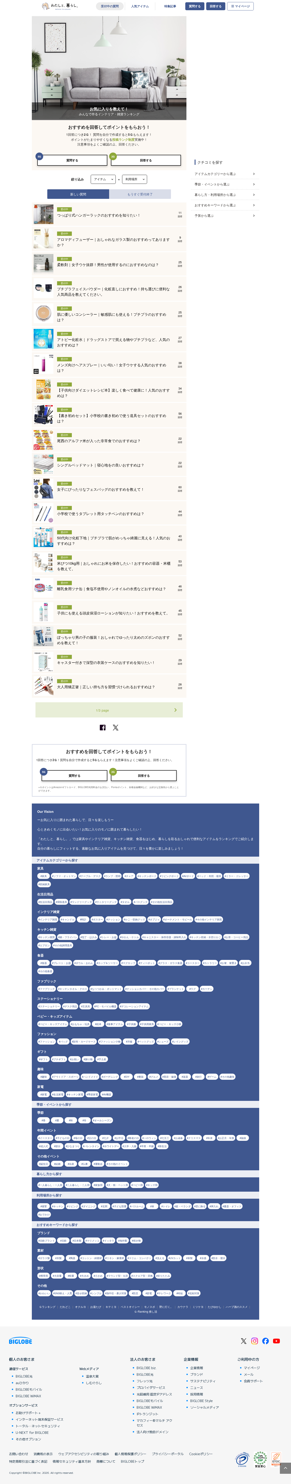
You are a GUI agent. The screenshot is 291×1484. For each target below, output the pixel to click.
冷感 (203, 1258)
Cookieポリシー (201, 1454)
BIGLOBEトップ (132, 1461)
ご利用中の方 (248, 1359)
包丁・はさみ (89, 937)
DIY (127, 1076)
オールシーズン (103, 1120)
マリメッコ (93, 1240)
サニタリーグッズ (107, 902)
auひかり (22, 1382)
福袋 (243, 1138)
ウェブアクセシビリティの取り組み (83, 1454)
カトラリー (210, 963)
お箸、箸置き (229, 963)
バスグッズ (141, 902)
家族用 (99, 1185)
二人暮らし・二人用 (78, 1185)
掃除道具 (62, 902)
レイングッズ (180, 1041)
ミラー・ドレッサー (237, 876)
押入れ (214, 1206)
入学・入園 (130, 1146)
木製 (59, 1258)
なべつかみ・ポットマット (107, 989)
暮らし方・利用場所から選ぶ (215, 194)
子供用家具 (147, 1024)
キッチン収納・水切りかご (206, 937)
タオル (126, 902)
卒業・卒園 (147, 1146)
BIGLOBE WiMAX (28, 1396)
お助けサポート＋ (28, 1412)
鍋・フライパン (68, 937)
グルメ (154, 1076)
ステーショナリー (50, 1006)
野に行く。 (166, 1307)
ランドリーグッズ (82, 902)
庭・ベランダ (183, 1206)
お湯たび (95, 1307)
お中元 (119, 1138)
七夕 (106, 1138)
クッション (114, 919)
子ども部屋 (120, 1206)
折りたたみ (164, 1275)
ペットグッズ (146, 1041)
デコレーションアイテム (135, 1006)
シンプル (97, 1293)
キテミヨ (110, 1307)
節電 (149, 1293)
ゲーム (212, 1076)
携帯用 (44, 1275)
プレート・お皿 (62, 963)
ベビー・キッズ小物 (170, 1024)
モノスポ (149, 1307)
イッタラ (109, 1240)
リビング (73, 1206)
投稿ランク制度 (123, 139)
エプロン (45, 945)
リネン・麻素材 (115, 1258)
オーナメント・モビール (178, 919)
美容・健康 (170, 1076)
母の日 (79, 1138)
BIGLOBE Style (201, 1400)
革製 (190, 1258)
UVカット (175, 1258)
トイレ (166, 1206)
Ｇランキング (47, 1307)
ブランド (196, 1374)
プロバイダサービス (151, 1387)
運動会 (99, 1164)
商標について (105, 1461)
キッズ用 (153, 1185)
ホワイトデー (111, 1146)
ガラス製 (45, 1258)
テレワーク (164, 1293)
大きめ (85, 1275)
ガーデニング (110, 1076)
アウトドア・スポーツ (65, 1076)
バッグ (64, 1041)
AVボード (188, 876)
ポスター (98, 919)
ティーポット (147, 963)
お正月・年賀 (226, 1138)
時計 (83, 919)
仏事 (85, 1164)
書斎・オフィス (232, 1206)
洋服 (129, 1041)
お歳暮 (179, 1138)
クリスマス (194, 1138)
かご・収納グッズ (135, 919)
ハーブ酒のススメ (237, 1307)
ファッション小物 (110, 1041)
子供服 (132, 1024)
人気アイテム (140, 6)
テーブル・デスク (91, 876)
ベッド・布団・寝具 (210, 876)
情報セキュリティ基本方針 (72, 1461)
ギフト (44, 1059)
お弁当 (246, 963)
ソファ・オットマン (64, 876)
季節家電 (93, 1094)
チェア (129, 876)
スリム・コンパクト (140, 1258)
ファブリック (47, 989)
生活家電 (58, 1094)
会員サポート (253, 1381)
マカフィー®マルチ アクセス (154, 1422)
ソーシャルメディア (204, 1407)
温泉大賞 (92, 1376)
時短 (180, 1293)
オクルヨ (80, 1307)
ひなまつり (73, 1146)
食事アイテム (115, 1024)
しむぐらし (94, 1382)
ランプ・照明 (112, 876)
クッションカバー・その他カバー (145, 989)
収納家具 (45, 884)
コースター (193, 963)
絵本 (98, 1024)
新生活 (163, 1146)
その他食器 (46, 971)
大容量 (58, 1275)
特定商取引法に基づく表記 (28, 1461)
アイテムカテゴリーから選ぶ (215, 173)
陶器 (72, 1258)
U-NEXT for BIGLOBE (32, 1432)
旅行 (199, 1076)
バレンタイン (91, 1146)
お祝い (75, 1059)
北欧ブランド (47, 1240)
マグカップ (129, 963)
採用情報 (196, 1394)
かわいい (45, 1293)
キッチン (58, 1206)
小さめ (99, 1275)
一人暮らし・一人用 (51, 1185)
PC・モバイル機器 (105, 1006)
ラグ (193, 989)
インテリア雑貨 (48, 919)
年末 (210, 1138)
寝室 (44, 1206)
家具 (44, 876)
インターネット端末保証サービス (39, 1419)
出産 (71, 1164)
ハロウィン (150, 1138)
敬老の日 (134, 1138)
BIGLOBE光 (24, 1376)
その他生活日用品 (162, 902)
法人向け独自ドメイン (152, 1432)
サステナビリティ (203, 1381)
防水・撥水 (219, 1258)
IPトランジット (147, 1414)
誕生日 (44, 1164)
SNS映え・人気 (63, 1293)
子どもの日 (63, 1138)
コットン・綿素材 (92, 1258)
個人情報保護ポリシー (130, 1454)
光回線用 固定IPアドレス (154, 1394)
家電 (44, 1094)
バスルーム (137, 1206)
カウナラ (182, 1307)
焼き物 (137, 1240)
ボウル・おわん (84, 963)
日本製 (77, 1240)
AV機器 (107, 1094)
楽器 (185, 1076)
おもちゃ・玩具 (81, 1024)
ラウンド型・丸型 (118, 1275)
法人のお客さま (143, 1359)
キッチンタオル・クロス (73, 989)
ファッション (47, 1041)
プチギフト (59, 1059)
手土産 (102, 1059)
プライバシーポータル (168, 1454)
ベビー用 (138, 1185)
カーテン (207, 989)
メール (248, 1374)
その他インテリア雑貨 (209, 919)
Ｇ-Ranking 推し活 (145, 1311)
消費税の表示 (43, 1454)
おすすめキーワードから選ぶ (215, 205)
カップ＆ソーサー (108, 963)
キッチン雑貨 (47, 937)
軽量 (71, 1275)
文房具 (86, 1006)
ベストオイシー (130, 1307)
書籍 (140, 1076)
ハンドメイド (90, 1076)
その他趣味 (228, 1076)
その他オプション (28, 1439)
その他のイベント (118, 1164)
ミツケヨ (198, 1307)
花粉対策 (194, 1293)
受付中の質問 (110, 6)
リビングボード (170, 876)
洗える (160, 1258)
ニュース (196, 1387)
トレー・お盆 (109, 937)
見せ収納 (82, 1293)
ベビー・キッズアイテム (53, 1024)
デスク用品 (71, 1006)
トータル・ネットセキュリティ (38, 1426)
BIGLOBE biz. (147, 1368)
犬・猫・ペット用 (118, 1185)
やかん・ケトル (130, 937)
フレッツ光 (145, 1381)
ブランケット (176, 989)
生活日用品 (46, 902)
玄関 (104, 1206)
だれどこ (65, 1307)
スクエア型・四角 (143, 1275)
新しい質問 (78, 194)
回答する (216, 6)
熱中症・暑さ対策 (116, 1293)
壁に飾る (201, 1206)
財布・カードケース (84, 1041)
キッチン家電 (75, 1094)
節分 (57, 1146)
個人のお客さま (22, 1359)
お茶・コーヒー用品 (237, 937)
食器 (44, 963)
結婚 (57, 1164)
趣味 (44, 1076)
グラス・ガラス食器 (171, 963)
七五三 (165, 1138)
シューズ (164, 1041)
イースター (46, 1138)
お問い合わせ (18, 1454)
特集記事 (170, 6)
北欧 (64, 1240)
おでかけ (45, 1214)
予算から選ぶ (204, 215)
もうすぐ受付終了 (140, 194)
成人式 (44, 1146)
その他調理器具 (63, 945)
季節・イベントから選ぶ (212, 184)
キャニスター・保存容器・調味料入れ (165, 937)
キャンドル (68, 919)
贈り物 (89, 1059)
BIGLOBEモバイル (29, 1389)
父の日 (92, 1138)
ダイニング (89, 1206)
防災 (135, 1293)
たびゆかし (214, 1307)
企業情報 (191, 1359)
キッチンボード (147, 876)
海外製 (123, 1240)
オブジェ (155, 919)
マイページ (242, 6)
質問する (195, 6)
